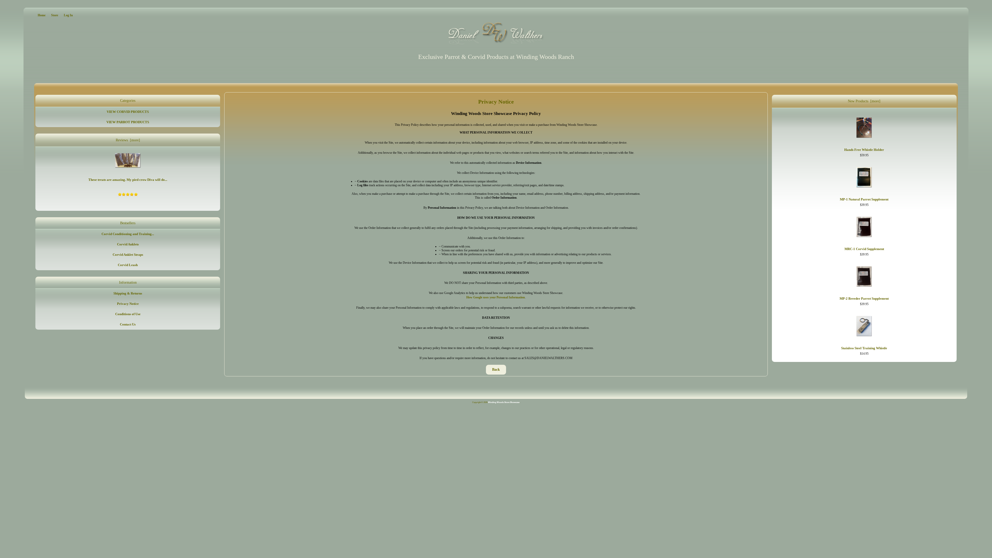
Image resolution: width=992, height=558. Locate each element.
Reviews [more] (128, 140)
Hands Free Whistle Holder (864, 150)
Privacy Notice (128, 304)
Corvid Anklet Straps (128, 255)
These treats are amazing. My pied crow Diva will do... (127, 180)
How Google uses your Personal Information (495, 297)
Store (54, 15)
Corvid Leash (128, 265)
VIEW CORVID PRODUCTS (128, 112)
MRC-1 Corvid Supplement (864, 249)
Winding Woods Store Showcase (504, 402)
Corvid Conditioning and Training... (128, 234)
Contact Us (128, 324)
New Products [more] (864, 101)
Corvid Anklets (128, 244)
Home (41, 15)
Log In (68, 15)
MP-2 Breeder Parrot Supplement (864, 298)
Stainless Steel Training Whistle (864, 348)
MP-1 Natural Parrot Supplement (864, 199)
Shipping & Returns (127, 293)
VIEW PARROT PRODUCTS (127, 122)
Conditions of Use (128, 314)
